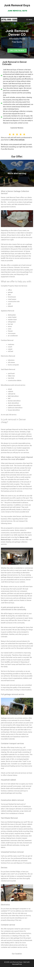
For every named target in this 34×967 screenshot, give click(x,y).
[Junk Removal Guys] (9, 19)
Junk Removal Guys (17, 5)
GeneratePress (17, 964)
